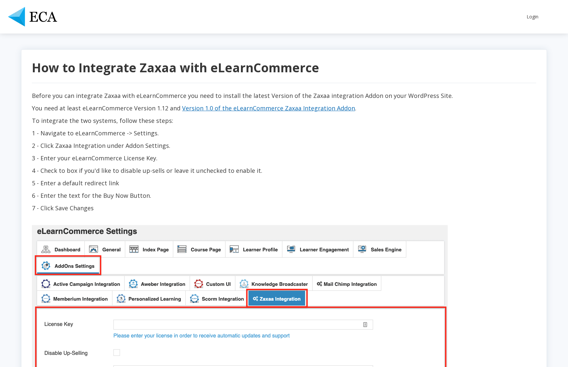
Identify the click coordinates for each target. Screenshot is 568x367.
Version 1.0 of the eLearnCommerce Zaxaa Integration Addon (268, 108)
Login (532, 16)
